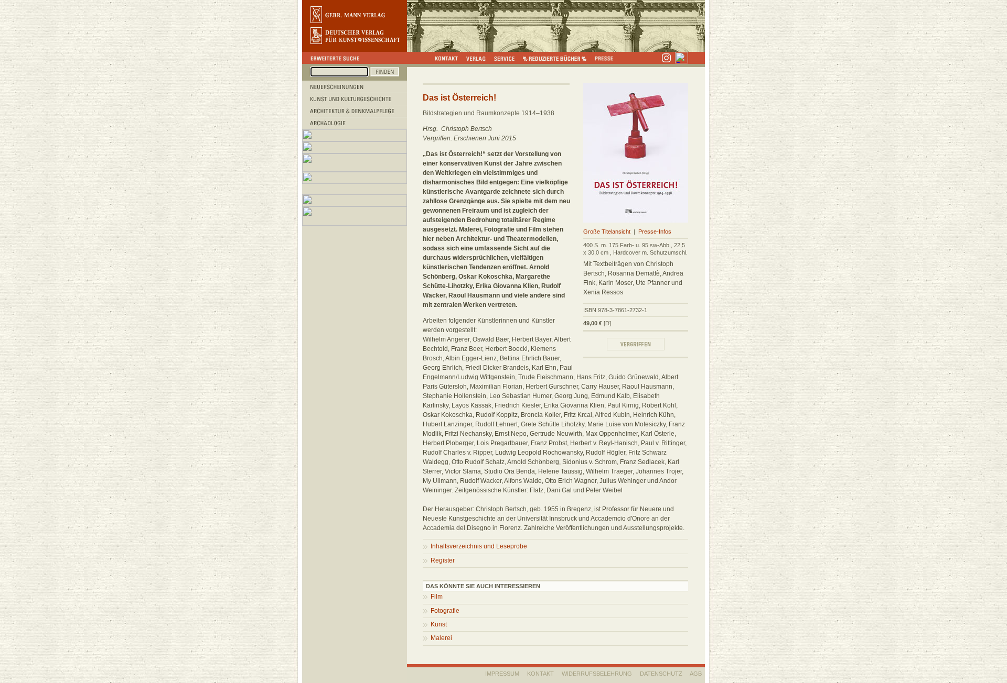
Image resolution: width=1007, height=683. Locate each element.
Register (443, 560)
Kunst (439, 624)
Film (437, 596)
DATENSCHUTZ (661, 673)
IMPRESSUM (502, 673)
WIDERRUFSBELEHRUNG (597, 673)
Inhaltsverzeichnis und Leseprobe (479, 546)
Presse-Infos (654, 231)
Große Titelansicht (606, 231)
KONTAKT (540, 673)
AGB (696, 673)
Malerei (441, 638)
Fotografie (445, 610)
